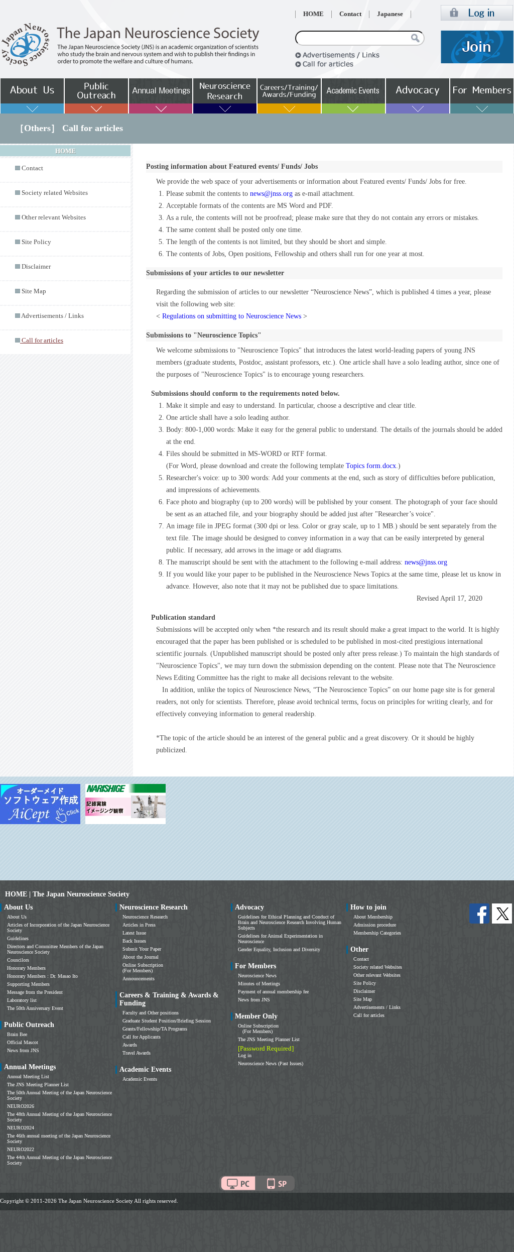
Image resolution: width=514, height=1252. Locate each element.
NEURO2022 (20, 1149)
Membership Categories (377, 933)
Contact (350, 14)
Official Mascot (22, 1042)
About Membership (373, 917)
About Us (17, 917)
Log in (244, 1055)
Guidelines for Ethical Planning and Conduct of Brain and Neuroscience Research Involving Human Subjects (289, 922)
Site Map (34, 291)
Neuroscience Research (145, 917)
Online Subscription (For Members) (142, 967)
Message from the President (35, 992)
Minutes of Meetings (259, 983)
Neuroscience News (257, 975)
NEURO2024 (20, 1127)
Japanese (390, 14)
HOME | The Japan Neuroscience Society (67, 894)
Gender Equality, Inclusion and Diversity (279, 949)
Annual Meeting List (28, 1076)
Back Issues (134, 941)
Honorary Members (26, 968)
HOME (313, 14)
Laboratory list (22, 1000)
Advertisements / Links (52, 315)
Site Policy (36, 242)
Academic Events (139, 1079)
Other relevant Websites (54, 217)
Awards (129, 1045)
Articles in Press (139, 925)
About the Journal (140, 957)
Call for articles (368, 1015)
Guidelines (18, 938)
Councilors (18, 960)
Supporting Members (28, 984)
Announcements (138, 978)
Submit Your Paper (141, 949)
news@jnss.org (271, 193)
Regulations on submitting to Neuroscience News (231, 316)
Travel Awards (136, 1053)
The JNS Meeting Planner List (38, 1084)
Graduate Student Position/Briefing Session (166, 1020)
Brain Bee (17, 1034)
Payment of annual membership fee (273, 991)
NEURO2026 (20, 1106)
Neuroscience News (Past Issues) (270, 1063)
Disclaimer (36, 266)
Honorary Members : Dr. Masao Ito (42, 976)
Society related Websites (55, 192)
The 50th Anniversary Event (35, 1008)
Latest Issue (134, 933)
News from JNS (23, 1050)
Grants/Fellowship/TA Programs (154, 1029)
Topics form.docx (371, 466)
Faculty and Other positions (150, 1012)
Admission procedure (374, 925)
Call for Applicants (141, 1037)
